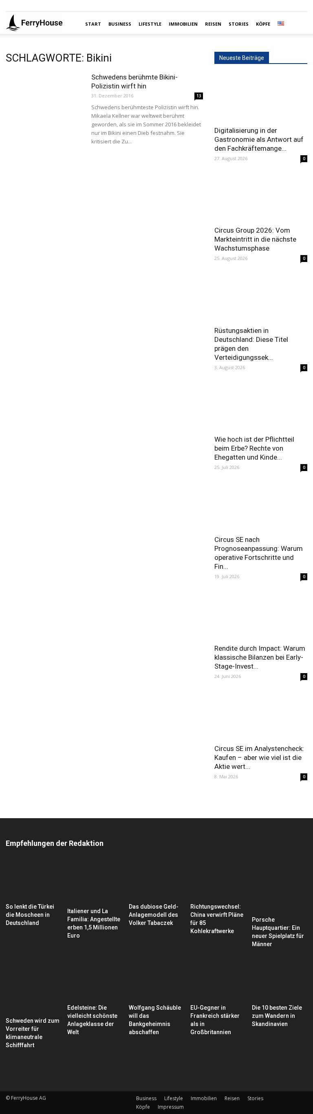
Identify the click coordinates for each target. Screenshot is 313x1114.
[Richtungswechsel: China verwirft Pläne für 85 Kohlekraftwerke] (218, 880)
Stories (239, 24)
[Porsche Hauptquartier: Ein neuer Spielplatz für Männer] (279, 887)
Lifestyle (150, 24)
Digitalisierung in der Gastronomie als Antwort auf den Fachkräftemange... (259, 139)
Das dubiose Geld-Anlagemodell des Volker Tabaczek (154, 914)
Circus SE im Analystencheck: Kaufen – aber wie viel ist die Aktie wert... (259, 757)
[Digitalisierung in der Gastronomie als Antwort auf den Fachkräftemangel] (260, 98)
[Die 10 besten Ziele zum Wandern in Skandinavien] (279, 981)
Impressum (171, 1106)
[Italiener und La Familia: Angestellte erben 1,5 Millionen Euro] (95, 882)
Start (93, 24)
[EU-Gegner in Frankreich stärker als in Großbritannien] (218, 981)
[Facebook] (12, 5)
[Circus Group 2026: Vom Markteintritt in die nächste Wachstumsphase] (260, 198)
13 (198, 96)
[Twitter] (39, 5)
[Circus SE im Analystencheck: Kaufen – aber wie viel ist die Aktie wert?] (260, 716)
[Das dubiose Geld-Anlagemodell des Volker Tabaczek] (156, 880)
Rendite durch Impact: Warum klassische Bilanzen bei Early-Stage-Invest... (259, 657)
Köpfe (263, 24)
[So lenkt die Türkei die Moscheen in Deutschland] (33, 880)
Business (119, 24)
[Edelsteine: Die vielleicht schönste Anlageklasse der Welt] (95, 981)
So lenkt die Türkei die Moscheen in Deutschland (30, 914)
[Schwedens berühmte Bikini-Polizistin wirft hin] (44, 99)
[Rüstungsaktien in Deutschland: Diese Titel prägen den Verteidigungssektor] (260, 298)
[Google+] (25, 5)
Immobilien (183, 24)
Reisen (213, 24)
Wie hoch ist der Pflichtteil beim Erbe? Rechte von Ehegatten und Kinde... (254, 448)
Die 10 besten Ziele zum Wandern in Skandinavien (277, 1015)
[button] (297, 24)
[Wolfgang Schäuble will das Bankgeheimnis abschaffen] (156, 981)
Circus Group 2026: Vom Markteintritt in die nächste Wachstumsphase (255, 239)
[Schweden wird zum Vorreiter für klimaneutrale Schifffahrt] (33, 988)
